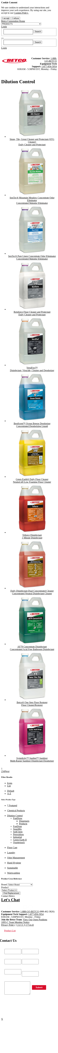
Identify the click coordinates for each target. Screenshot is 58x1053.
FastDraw (17, 818)
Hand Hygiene (14, 862)
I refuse (15, 18)
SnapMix (17, 829)
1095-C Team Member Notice (15, 922)
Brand (4, 884)
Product (4, 887)
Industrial (17, 837)
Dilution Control (15, 815)
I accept (5, 18)
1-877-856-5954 (49, 66)
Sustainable (12, 868)
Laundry (11, 852)
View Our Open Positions (35, 919)
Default (10, 791)
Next (7, 771)
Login (4, 26)
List (9, 786)
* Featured (12, 805)
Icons (9, 783)
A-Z (9, 793)
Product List (10, 930)
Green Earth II (20, 840)
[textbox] (18, 31)
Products (23, 823)
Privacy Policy (8, 925)
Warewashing (13, 873)
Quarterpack (19, 842)
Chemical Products (16, 810)
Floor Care (12, 847)
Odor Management (16, 857)
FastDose (17, 826)
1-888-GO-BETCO (50, 59)
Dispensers (24, 821)
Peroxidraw (18, 834)
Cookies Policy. (21, 13)
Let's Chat (10, 899)
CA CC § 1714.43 (25, 925)
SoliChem (17, 831)
